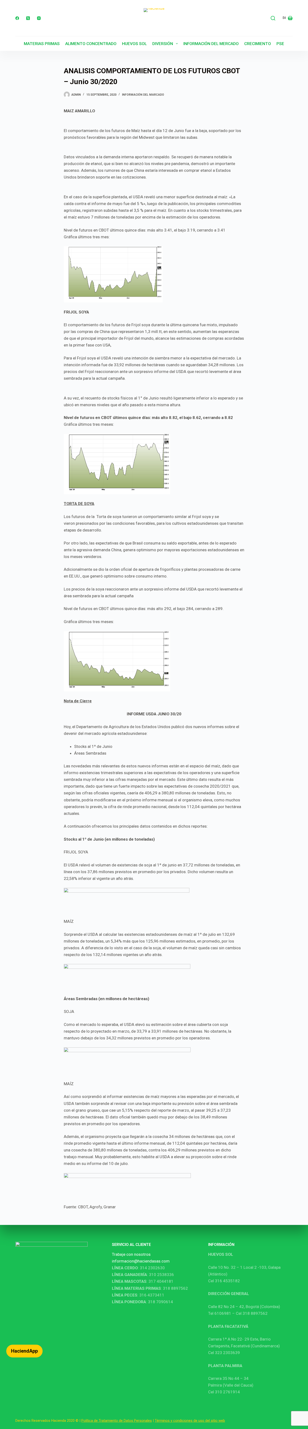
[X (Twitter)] (28, 18)
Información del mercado (211, 43)
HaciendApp (24, 1351)
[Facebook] (17, 18)
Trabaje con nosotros (131, 1254)
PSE (280, 43)
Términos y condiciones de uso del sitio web (190, 1420)
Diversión (162, 43)
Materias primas (42, 43)
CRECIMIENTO (257, 43)
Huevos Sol (134, 43)
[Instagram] (39, 18)
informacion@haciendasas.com (141, 1261)
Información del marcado (143, 94)
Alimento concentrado (90, 43)
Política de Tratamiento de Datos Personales (116, 1420)
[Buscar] (273, 18)
